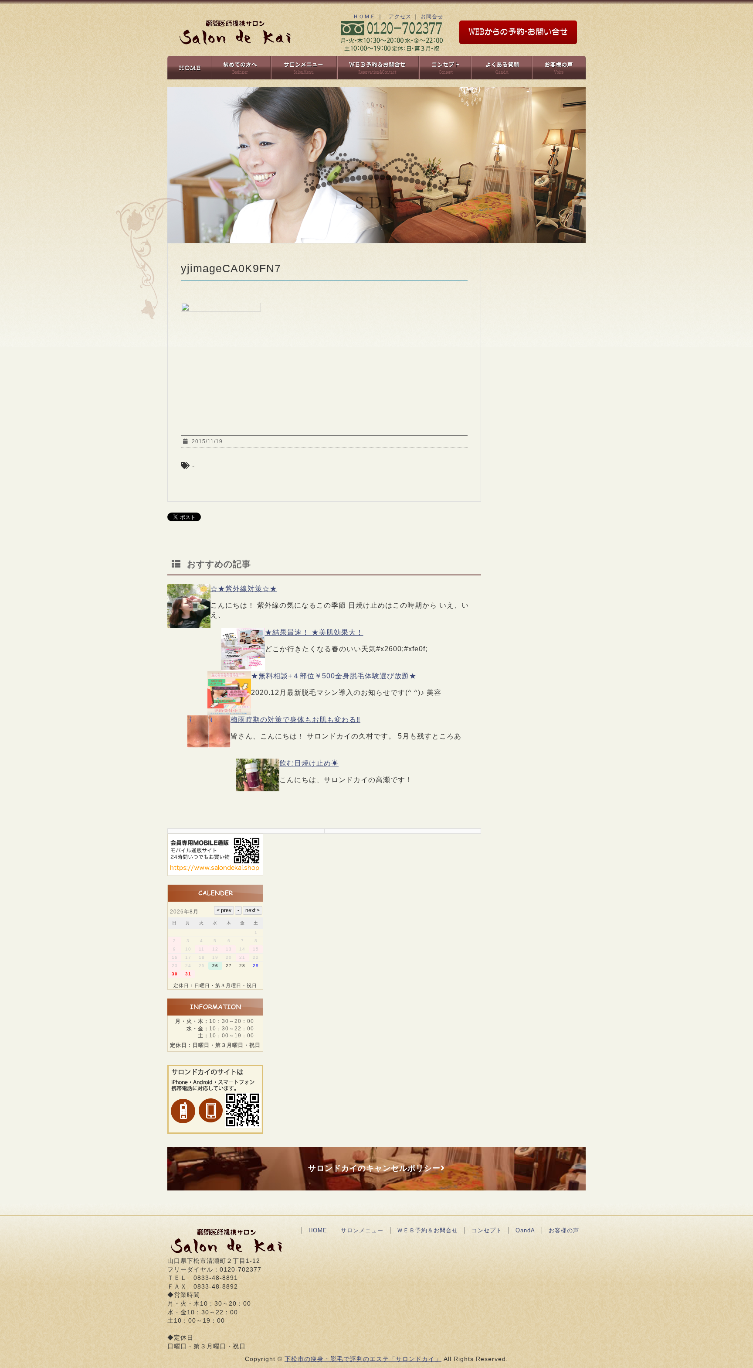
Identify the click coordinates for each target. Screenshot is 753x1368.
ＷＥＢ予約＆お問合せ (427, 1230)
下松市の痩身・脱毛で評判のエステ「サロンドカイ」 (363, 1358)
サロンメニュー (362, 1230)
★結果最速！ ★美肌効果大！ (314, 632)
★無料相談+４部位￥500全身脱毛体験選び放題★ (334, 676)
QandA (525, 1230)
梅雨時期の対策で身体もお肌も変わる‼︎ (295, 719)
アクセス (400, 17)
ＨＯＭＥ (364, 17)
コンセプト (486, 1230)
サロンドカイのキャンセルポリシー (374, 1168)
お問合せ (432, 17)
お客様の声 (564, 1230)
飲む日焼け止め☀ (309, 763)
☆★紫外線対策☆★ (243, 588)
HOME (318, 1230)
